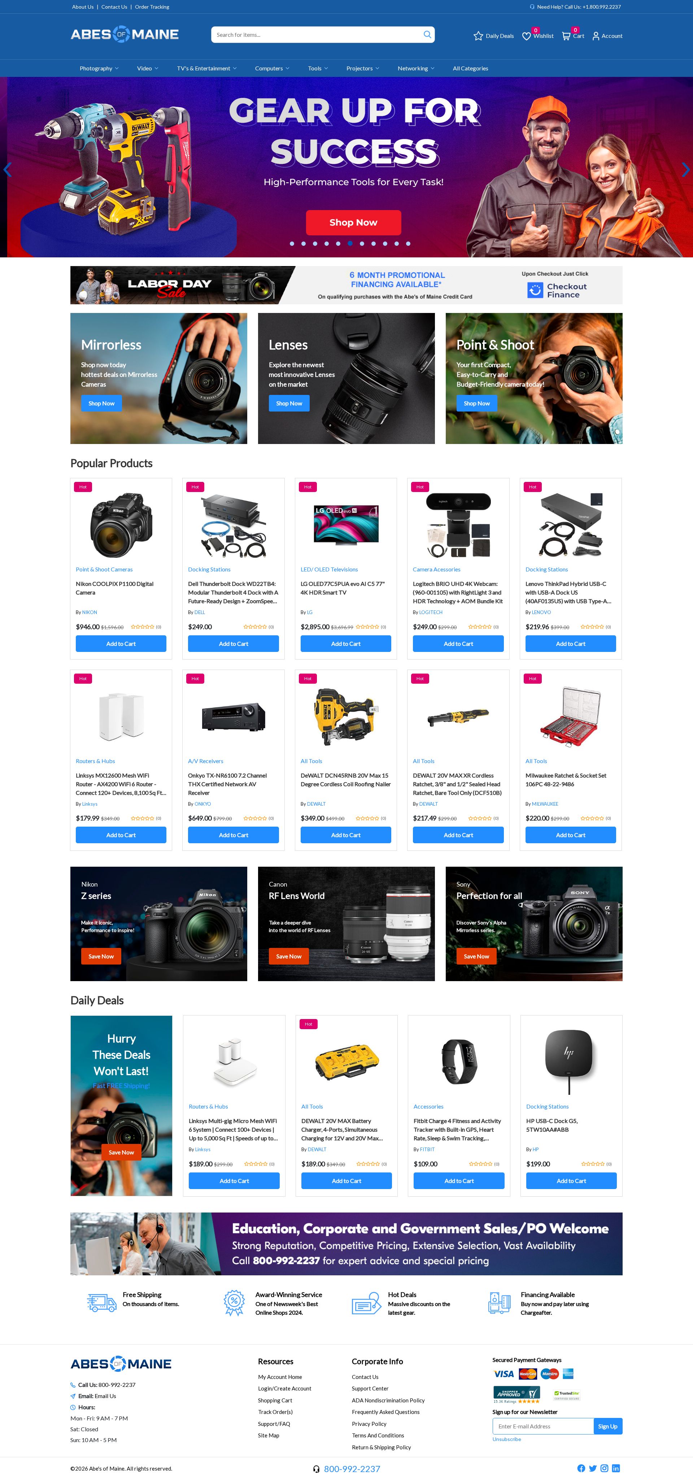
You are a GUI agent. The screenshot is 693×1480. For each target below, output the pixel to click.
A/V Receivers (205, 760)
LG (310, 612)
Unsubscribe (507, 1439)
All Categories (470, 68)
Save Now (101, 956)
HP (536, 1149)
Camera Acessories (437, 569)
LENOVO (541, 612)
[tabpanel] (346, 167)
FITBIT (427, 1149)
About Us (83, 7)
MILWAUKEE (545, 804)
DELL (200, 612)
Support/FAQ (274, 1423)
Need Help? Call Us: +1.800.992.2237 (579, 7)
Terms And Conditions (378, 1435)
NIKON (89, 612)
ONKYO (203, 804)
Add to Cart (121, 643)
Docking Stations (209, 569)
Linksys (89, 804)
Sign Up (608, 1426)
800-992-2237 (117, 1384)
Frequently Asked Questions (386, 1412)
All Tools (311, 760)
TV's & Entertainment (204, 68)
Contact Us (114, 7)
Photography (96, 68)
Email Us (105, 1395)
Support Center (370, 1388)
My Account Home (280, 1377)
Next (686, 169)
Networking (413, 68)
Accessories (429, 1106)
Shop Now (101, 403)
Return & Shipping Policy (381, 1447)
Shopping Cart (275, 1400)
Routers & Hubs (95, 760)
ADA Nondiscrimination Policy (388, 1400)
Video (145, 68)
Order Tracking (152, 7)
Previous (7, 169)
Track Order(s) (275, 1412)
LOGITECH (431, 612)
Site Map (268, 1435)
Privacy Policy (369, 1423)
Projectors (360, 68)
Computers (269, 68)
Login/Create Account (284, 1388)
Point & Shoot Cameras (104, 569)
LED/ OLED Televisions (329, 569)
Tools (315, 68)
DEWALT (316, 804)
